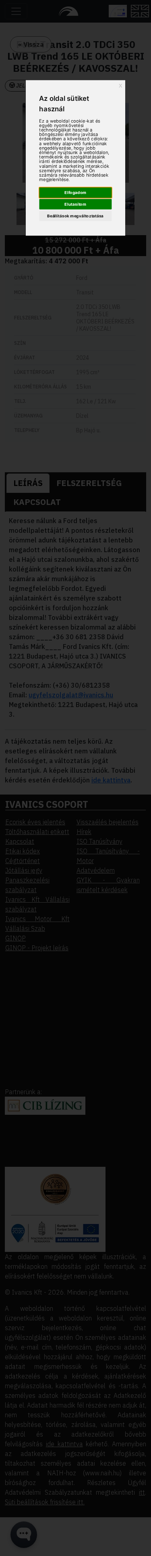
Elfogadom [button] (75, 192)
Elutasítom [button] (76, 204)
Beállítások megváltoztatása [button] (75, 215)
